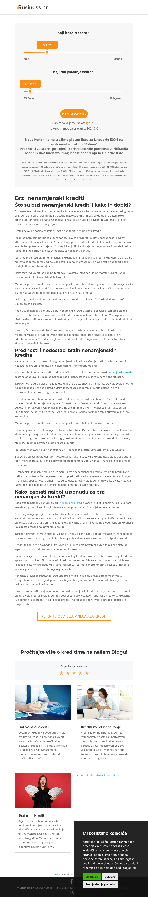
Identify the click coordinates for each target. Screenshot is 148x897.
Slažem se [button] (92, 876)
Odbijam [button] (110, 876)
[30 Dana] (30, 91)
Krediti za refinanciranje (101, 727)
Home (57, 874)
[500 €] (47, 52)
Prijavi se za (74, 113)
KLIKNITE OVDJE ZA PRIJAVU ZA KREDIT (74, 616)
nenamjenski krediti (120, 372)
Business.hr (26, 887)
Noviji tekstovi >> (108, 775)
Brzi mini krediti (31, 815)
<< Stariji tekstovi (87, 775)
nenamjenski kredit (72, 503)
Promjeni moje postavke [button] (100, 884)
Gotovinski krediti (33, 727)
